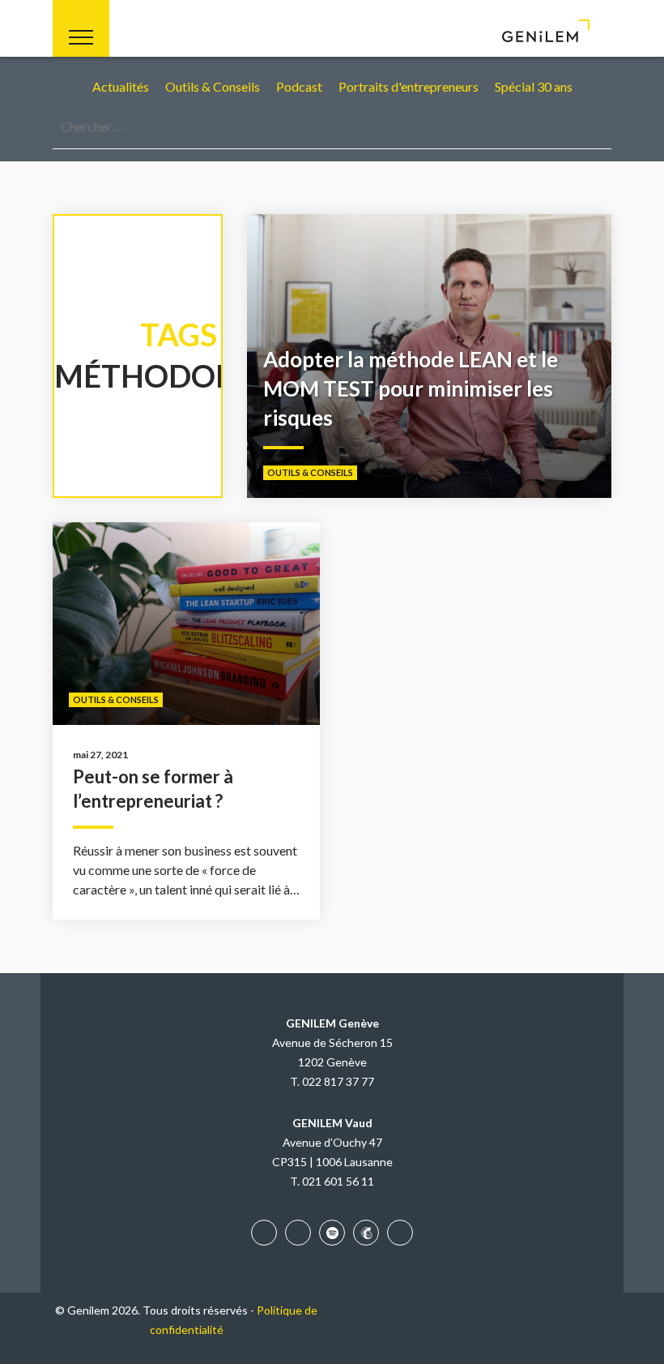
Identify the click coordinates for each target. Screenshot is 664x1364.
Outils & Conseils (212, 86)
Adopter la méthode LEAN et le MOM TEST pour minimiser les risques (410, 388)
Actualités (120, 86)
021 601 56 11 (338, 1181)
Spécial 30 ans (533, 86)
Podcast (299, 86)
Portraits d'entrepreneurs (408, 86)
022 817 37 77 (338, 1081)
